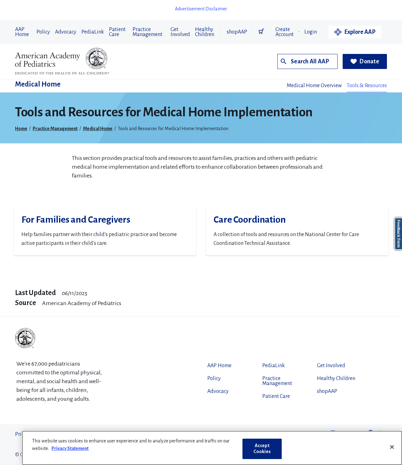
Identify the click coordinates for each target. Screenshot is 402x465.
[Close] (392, 447)
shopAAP (237, 32)
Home (21, 128)
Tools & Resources (367, 85)
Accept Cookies (262, 448)
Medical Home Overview (314, 85)
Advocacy (65, 32)
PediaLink (92, 32)
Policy (43, 32)
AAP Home (22, 32)
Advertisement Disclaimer (201, 8)
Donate (369, 61)
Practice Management (147, 32)
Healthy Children (204, 32)
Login (310, 32)
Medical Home (38, 84)
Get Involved (180, 32)
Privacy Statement (70, 448)
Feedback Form (398, 234)
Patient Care (117, 32)
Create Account (284, 32)
